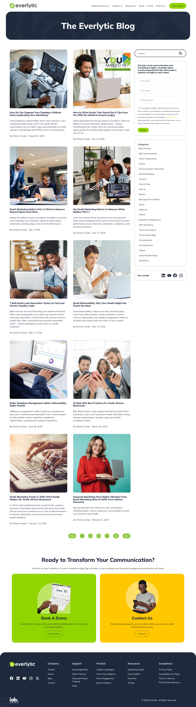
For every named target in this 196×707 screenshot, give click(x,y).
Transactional (145, 240)
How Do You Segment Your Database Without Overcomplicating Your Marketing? (35, 113)
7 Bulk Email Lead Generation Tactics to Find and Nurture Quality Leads (37, 304)
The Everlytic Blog (147, 235)
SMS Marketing (146, 225)
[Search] (180, 53)
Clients (142, 163)
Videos (142, 250)
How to (142, 189)
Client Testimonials (148, 158)
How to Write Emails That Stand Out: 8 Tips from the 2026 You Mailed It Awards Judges (100, 113)
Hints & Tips (144, 184)
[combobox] (158, 53)
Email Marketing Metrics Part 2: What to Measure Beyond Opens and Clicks (37, 210)
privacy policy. (171, 117)
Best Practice (145, 148)
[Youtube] (24, 678)
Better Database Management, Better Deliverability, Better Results (38, 404)
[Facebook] (11, 678)
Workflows (144, 260)
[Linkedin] (18, 678)
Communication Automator (151, 169)
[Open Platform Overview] (109, 6)
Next (126, 536)
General (142, 179)
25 (117, 535)
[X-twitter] (37, 678)
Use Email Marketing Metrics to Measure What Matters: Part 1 (99, 210)
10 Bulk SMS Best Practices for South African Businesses (98, 404)
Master (142, 194)
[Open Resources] (135, 6)
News (141, 204)
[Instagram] (31, 678)
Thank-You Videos (147, 230)
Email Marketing (146, 174)
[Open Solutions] (121, 6)
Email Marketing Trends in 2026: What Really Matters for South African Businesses (35, 498)
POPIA (142, 214)
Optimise (143, 209)
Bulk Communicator (148, 153)
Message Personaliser (149, 199)
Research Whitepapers (150, 219)
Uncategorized (146, 245)
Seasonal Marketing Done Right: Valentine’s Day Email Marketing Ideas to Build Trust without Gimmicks (100, 499)
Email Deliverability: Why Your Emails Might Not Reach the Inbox (99, 304)
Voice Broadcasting (148, 255)
